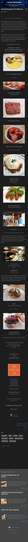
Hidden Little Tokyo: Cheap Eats (10, 510)
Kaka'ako (11, 438)
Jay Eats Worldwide (14, 2)
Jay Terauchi (24, 423)
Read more (24, 488)
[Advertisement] (14, 457)
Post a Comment (6, 445)
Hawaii (10, 435)
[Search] (26, 3)
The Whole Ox (24, 425)
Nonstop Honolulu (14, 400)
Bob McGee (4, 435)
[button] (26, 10)
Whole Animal (13, 441)
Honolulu (15, 435)
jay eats (20, 435)
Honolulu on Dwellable (14, 416)
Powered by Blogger (14, 527)
